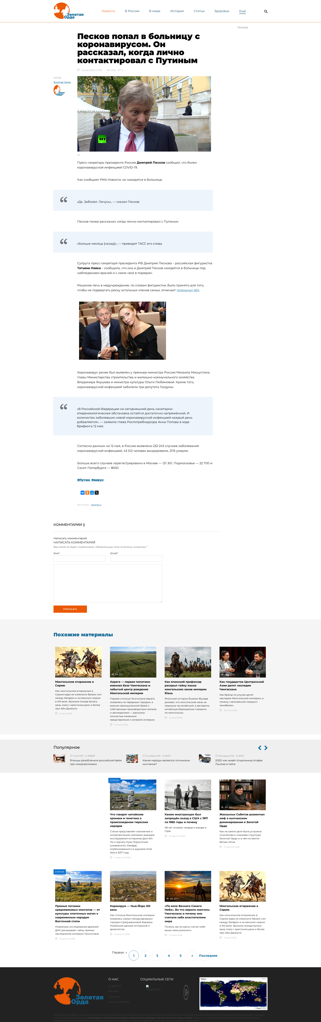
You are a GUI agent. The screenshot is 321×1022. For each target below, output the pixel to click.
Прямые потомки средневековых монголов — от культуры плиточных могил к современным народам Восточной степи (77, 913)
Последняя (204, 956)
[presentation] (259, 749)
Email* (114, 553)
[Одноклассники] (87, 493)
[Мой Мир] (92, 493)
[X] (97, 493)
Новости (108, 11)
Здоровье (221, 11)
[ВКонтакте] (83, 493)
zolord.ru (96, 504)
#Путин (83, 480)
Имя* (57, 553)
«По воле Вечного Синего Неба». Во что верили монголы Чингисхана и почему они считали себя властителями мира (187, 913)
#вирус (97, 480)
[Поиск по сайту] (266, 11)
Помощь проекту (118, 1001)
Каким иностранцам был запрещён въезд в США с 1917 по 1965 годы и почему (186, 818)
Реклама (113, 991)
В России (132, 11)
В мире (154, 11)
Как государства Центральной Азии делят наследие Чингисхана (242, 685)
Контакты (114, 996)
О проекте (114, 985)
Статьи (199, 11)
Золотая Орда (62, 82)
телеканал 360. (188, 290)
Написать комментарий (70, 538)
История (177, 11)
